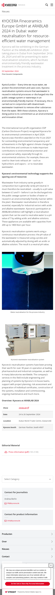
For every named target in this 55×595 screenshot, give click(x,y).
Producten (7, 534)
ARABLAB (23, 408)
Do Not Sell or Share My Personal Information (27, 584)
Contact (5, 556)
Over (4, 541)
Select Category (11, 479)
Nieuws (5, 549)
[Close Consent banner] (51, 565)
